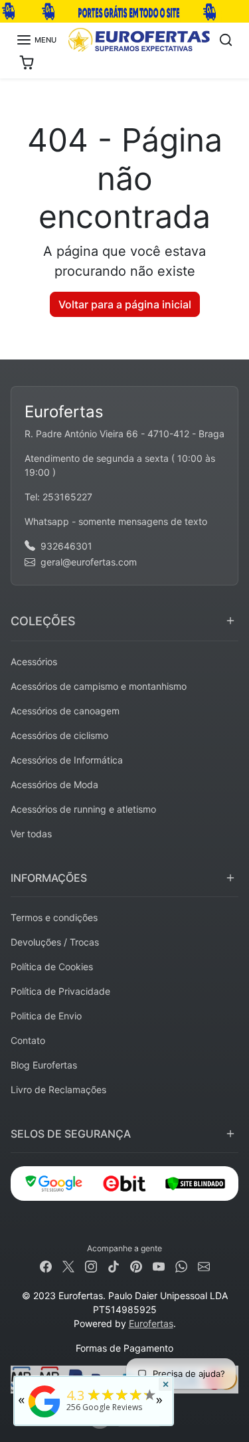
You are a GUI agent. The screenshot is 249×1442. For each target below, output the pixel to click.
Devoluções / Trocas (55, 942)
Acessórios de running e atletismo (83, 809)
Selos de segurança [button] (71, 1133)
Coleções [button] (43, 621)
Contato (28, 1040)
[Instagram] (91, 1265)
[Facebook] (46, 1265)
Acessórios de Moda (54, 784)
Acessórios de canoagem (65, 710)
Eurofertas (151, 1323)
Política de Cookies (52, 966)
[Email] (204, 1265)
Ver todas (31, 833)
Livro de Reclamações (58, 1089)
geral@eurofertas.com (89, 561)
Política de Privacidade (60, 991)
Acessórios (34, 661)
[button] (36, 40)
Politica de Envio (46, 1015)
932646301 (66, 546)
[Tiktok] (113, 1265)
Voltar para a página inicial (124, 304)
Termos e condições (54, 917)
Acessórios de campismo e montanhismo (99, 686)
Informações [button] (49, 877)
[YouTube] (158, 1265)
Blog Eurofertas (44, 1065)
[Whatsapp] (181, 1265)
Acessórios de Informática (67, 760)
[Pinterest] (136, 1265)
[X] (68, 1265)
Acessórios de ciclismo (59, 735)
